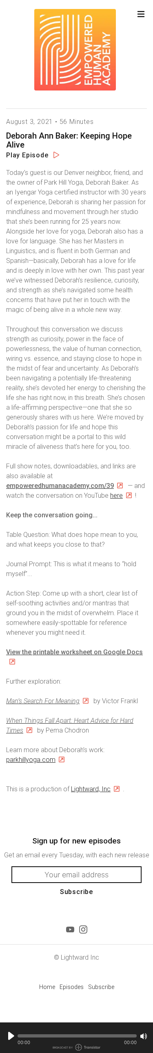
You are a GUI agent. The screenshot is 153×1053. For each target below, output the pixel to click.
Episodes (72, 987)
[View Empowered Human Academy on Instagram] (83, 929)
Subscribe (76, 892)
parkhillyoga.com (30, 760)
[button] (77, 1036)
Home (47, 987)
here (116, 495)
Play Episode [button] (28, 155)
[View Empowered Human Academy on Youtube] (70, 929)
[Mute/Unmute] (143, 1036)
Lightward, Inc (91, 789)
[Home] (72, 50)
